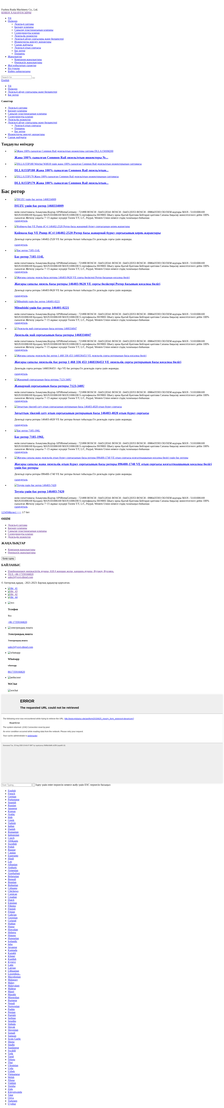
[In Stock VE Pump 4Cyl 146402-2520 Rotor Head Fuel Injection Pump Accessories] (72, 226)
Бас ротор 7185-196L (29, 437)
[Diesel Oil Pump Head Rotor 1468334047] (45, 328)
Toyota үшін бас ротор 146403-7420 (39, 491)
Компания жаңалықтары (28, 59)
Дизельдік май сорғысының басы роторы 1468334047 (52, 335)
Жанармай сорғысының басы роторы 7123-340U (49, 386)
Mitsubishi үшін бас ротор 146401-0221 (41, 307)
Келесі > (13, 512)
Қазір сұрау (8, 558)
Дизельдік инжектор (25, 35)
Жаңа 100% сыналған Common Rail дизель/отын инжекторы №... (61, 157)
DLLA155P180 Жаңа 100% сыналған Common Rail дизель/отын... (61, 170)
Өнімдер (12, 21)
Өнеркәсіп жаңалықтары (28, 62)
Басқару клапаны (24, 27)
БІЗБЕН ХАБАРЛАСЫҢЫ (16, 12)
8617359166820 (16, 671)
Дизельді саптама (24, 24)
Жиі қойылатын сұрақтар (22, 65)
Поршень (19, 53)
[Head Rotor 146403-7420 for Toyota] (35, 485)
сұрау (17, 220)
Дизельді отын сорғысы (27, 47)
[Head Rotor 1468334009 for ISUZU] (35, 199)
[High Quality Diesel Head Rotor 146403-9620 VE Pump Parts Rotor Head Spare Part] (72, 277)
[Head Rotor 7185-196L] (27, 430)
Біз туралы (14, 68)
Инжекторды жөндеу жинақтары (32, 41)
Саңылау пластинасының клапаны (33, 30)
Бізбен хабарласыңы (19, 71)
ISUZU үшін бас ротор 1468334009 (39, 205)
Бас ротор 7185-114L (29, 256)
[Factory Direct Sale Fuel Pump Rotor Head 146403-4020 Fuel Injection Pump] (68, 406)
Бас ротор (19, 50)
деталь (24, 220)
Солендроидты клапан (27, 33)
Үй (9, 18)
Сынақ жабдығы (23, 44)
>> (19, 512)
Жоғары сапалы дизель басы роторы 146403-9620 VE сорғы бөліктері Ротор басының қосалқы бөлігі (87, 284)
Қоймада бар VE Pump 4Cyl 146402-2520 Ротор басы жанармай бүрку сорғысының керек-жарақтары (87, 233)
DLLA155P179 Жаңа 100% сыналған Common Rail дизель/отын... (61, 183)
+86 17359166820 (17, 622)
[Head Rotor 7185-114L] (27, 250)
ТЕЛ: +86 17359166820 (20, 574)
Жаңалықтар (15, 56)
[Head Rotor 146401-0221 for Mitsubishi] (37, 301)
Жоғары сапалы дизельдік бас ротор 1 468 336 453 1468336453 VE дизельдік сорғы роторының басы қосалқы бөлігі (97, 362)
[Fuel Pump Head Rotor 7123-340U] (42, 379)
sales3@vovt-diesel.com (20, 577)
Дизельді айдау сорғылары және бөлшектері (39, 38)
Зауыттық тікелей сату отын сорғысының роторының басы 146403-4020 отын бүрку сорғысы (81, 413)
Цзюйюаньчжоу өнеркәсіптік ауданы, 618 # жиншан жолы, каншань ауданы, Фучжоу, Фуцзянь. (61, 571)
